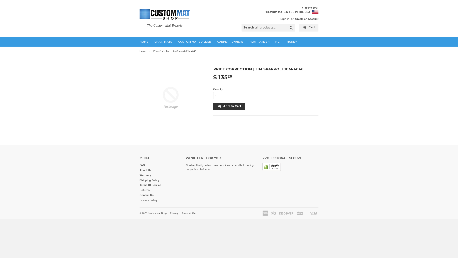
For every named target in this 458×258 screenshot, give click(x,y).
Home (144, 41)
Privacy (174, 213)
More (290, 41)
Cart (311, 27)
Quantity (218, 89)
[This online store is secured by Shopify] (271, 170)
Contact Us (147, 195)
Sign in (285, 19)
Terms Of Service (150, 185)
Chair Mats (163, 41)
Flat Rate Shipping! (265, 41)
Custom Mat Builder (194, 41)
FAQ (142, 165)
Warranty (145, 175)
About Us (145, 170)
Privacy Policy (148, 200)
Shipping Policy (149, 180)
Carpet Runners (230, 41)
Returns (145, 190)
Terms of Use (189, 213)
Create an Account (306, 19)
